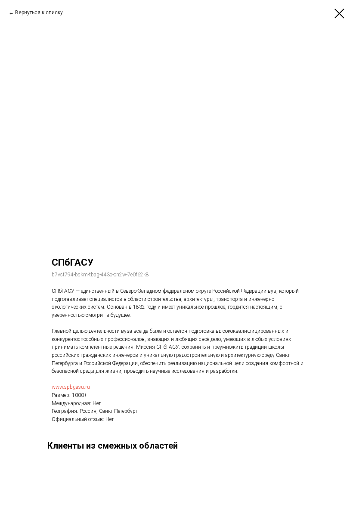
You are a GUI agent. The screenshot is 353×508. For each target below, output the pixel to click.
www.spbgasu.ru (71, 387)
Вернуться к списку (39, 12)
